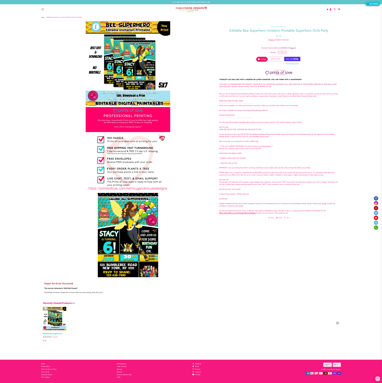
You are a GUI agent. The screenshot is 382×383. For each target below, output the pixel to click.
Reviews (119, 372)
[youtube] (376, 218)
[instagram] (376, 203)
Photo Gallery (45, 377)
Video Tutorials (121, 366)
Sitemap (119, 369)
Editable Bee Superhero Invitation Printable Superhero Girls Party (64, 17)
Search (43, 364)
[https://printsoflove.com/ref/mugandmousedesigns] (279, 75)
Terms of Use (45, 372)
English (326, 365)
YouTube (197, 374)
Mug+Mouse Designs (334, 369)
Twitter (196, 366)
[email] (376, 223)
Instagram (197, 372)
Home (42, 17)
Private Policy (45, 366)
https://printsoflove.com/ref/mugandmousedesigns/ (237, 213)
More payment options (292, 64)
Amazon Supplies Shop (124, 374)
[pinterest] (376, 208)
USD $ (336, 365)
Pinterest (197, 369)
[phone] (376, 227)
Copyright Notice (46, 374)
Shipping (271, 40)
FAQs (118, 377)
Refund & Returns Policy (49, 369)
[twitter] (376, 213)
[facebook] (376, 198)
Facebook (197, 364)
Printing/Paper (121, 364)
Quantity (273, 52)
